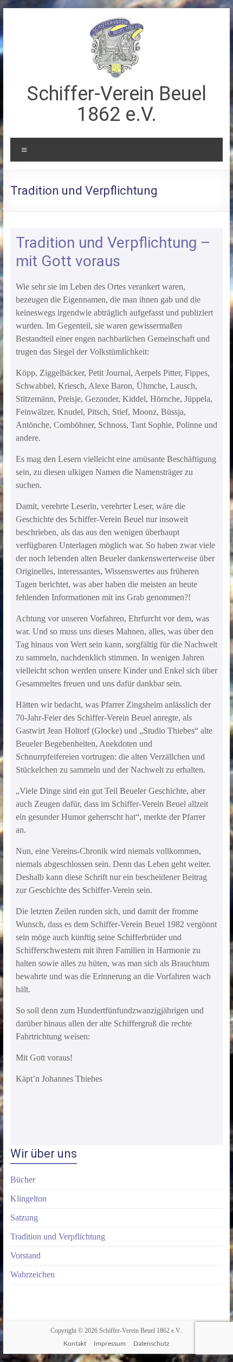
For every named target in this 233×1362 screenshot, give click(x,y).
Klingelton (28, 1198)
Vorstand (25, 1255)
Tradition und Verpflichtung (57, 1236)
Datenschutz (151, 1343)
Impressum (110, 1343)
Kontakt (74, 1343)
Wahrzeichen (32, 1274)
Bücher (22, 1179)
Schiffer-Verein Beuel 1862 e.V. (116, 104)
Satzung (24, 1217)
